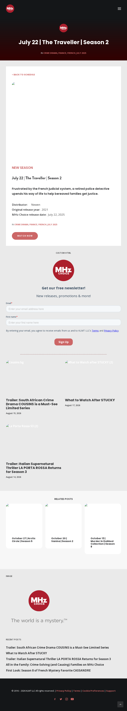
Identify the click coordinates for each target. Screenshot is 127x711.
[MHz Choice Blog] (10, 8)
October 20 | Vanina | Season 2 (62, 540)
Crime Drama (50, 53)
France (62, 53)
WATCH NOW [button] (25, 235)
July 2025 (81, 53)
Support (111, 690)
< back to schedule (23, 74)
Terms (76, 690)
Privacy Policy (63, 690)
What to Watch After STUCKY (90, 400)
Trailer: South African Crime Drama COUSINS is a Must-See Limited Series (32, 404)
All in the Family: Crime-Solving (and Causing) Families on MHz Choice (55, 665)
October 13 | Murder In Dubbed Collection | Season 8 (103, 542)
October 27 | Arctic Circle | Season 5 (23, 540)
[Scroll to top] (120, 704)
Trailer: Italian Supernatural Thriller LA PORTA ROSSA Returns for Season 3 (33, 467)
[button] (119, 8)
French (71, 53)
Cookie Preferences (93, 690)
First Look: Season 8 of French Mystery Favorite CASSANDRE (48, 670)
